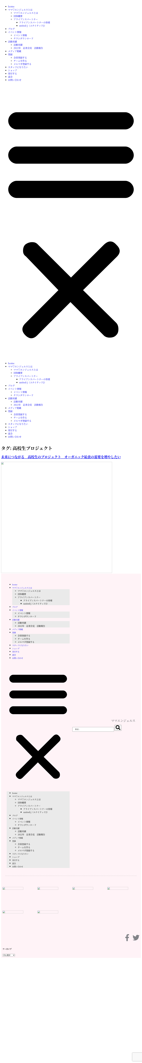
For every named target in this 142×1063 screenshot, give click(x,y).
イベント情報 (14, 32)
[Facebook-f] (127, 937)
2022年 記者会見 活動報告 (28, 48)
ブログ (11, 28)
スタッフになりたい (18, 67)
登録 (10, 54)
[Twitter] (136, 937)
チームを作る (20, 60)
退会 (10, 76)
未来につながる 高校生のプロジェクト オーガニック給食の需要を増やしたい (61, 456)
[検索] (118, 728)
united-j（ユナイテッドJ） (32, 25)
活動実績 (12, 41)
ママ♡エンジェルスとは (20, 9)
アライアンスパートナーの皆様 (34, 22)
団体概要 (18, 16)
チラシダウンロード (23, 38)
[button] (71, 221)
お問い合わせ (14, 79)
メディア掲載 (14, 51)
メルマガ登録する (22, 64)
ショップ (12, 70)
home (11, 6)
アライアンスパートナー (26, 19)
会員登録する (20, 57)
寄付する (12, 73)
